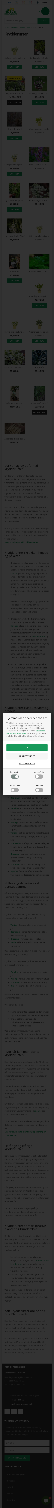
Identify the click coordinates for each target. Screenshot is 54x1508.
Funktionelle (15, 785)
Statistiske (39, 785)
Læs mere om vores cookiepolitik (25, 732)
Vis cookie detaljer (27, 763)
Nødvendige (14, 772)
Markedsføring (39, 772)
